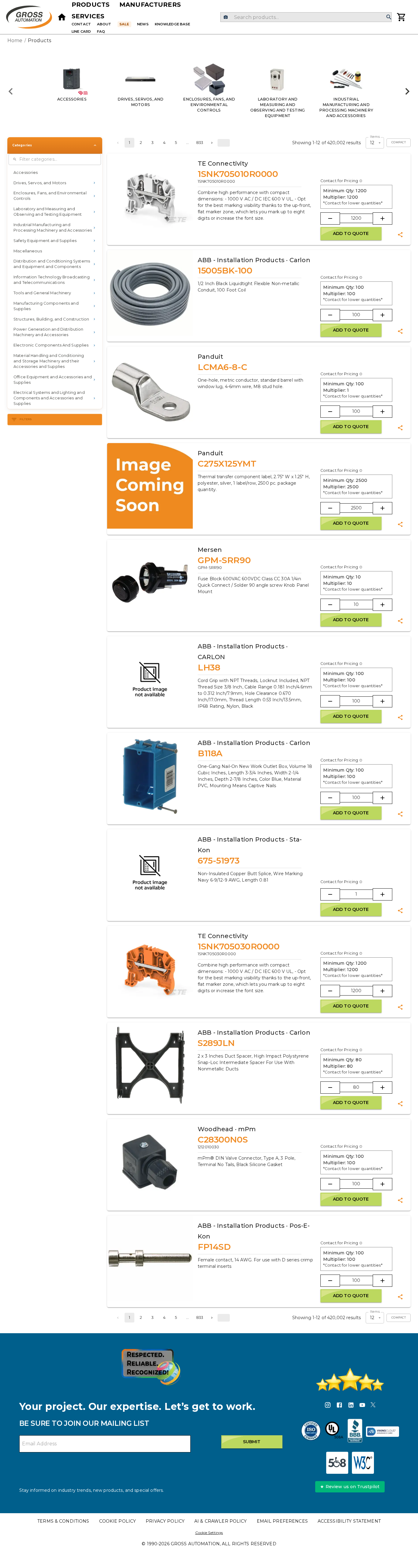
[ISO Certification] (311, 1431)
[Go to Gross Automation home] (62, 17)
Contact (81, 24)
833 (199, 142)
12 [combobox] (372, 142)
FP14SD (214, 1247)
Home (15, 40)
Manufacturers (150, 4)
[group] (209, 91)
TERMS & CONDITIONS (63, 1521)
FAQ (101, 31)
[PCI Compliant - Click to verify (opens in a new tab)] (382, 1431)
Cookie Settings (209, 1532)
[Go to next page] (212, 143)
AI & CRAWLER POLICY (220, 1521)
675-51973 (218, 860)
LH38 (209, 667)
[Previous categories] (10, 91)
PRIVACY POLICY (165, 1521)
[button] (55, 172)
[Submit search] (389, 17)
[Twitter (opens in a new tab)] (373, 1406)
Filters (26, 419)
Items (375, 136)
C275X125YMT (227, 463)
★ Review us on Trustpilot (349, 1486)
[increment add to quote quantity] (382, 218)
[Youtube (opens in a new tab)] (362, 1406)
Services (88, 16)
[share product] (400, 234)
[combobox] (306, 17)
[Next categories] (407, 91)
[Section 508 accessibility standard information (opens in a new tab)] (337, 1463)
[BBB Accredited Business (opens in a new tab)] (355, 1431)
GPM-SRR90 (224, 560)
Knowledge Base (172, 24)
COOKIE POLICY (117, 1521)
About (104, 24)
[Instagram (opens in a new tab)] (327, 1406)
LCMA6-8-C (222, 367)
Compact (398, 142)
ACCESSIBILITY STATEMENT (349, 1521)
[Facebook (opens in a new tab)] (339, 1406)
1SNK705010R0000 (238, 174)
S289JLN (216, 1043)
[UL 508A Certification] (334, 1431)
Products (91, 4)
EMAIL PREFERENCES (282, 1521)
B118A (210, 753)
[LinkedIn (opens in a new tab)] (351, 1406)
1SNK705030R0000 (238, 946)
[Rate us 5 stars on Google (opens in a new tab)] (350, 1379)
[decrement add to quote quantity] (330, 218)
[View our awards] (150, 1367)
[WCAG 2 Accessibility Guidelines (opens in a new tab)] (363, 1463)
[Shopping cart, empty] (401, 17)
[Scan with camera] (225, 17)
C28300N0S (223, 1139)
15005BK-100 (225, 270)
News (143, 24)
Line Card (81, 31)
